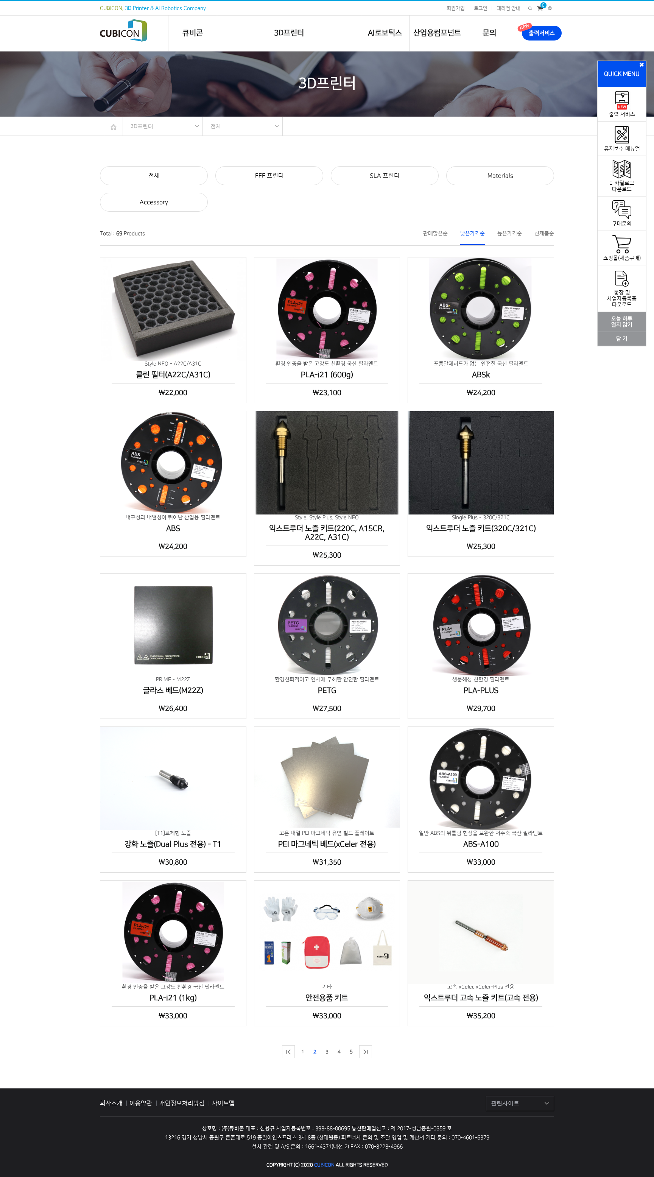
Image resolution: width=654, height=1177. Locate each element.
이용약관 (141, 1103)
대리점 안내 (508, 8)
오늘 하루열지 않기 (621, 322)
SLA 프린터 (385, 175)
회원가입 (456, 8)
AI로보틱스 (385, 33)
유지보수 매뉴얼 (622, 149)
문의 (489, 33)
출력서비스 (542, 33)
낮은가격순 (472, 234)
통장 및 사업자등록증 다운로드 (622, 299)
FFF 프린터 (269, 175)
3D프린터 (289, 33)
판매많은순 (435, 234)
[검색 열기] (530, 8)
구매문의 (622, 224)
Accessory (154, 202)
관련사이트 (505, 1103)
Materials (500, 175)
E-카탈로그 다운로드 (621, 186)
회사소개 (111, 1103)
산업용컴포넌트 (437, 33)
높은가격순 (509, 234)
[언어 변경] (550, 8)
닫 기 (622, 339)
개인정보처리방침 (182, 1103)
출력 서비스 (622, 114)
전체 (215, 126)
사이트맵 (223, 1103)
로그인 (480, 8)
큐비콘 (192, 33)
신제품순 (544, 234)
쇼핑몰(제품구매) (622, 258)
